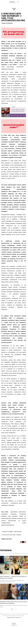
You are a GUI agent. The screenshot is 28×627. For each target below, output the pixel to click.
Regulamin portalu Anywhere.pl (14, 617)
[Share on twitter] (23, 542)
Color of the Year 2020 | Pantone (11, 534)
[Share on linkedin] (25, 542)
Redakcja (14, 623)
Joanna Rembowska (7, 23)
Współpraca (14, 625)
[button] (15, 3)
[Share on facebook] (21, 542)
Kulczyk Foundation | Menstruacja (11, 531)
